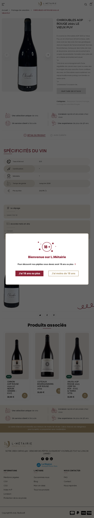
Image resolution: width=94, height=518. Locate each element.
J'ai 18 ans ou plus (29, 273)
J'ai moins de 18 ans (63, 273)
